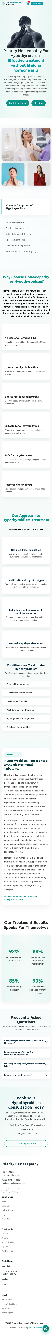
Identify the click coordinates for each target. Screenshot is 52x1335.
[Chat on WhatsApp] (46, 1328)
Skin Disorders (7, 1251)
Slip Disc (5, 1246)
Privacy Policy (7, 1300)
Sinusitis (5, 1238)
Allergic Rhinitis (8, 1242)
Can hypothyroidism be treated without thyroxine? (23, 1042)
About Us (5, 1206)
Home (4, 1201)
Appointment (37, 3)
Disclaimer (6, 1308)
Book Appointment (17, 103)
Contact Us (6, 1219)
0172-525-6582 (28, 1129)
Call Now (38, 103)
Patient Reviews (8, 1210)
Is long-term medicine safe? (18, 1075)
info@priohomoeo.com (27, 1133)
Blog (3, 1214)
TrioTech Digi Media (36, 1328)
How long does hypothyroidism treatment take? (24, 1064)
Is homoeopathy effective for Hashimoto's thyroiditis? (18, 1053)
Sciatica (5, 1234)
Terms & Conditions (9, 1304)
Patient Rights (7, 1313)
